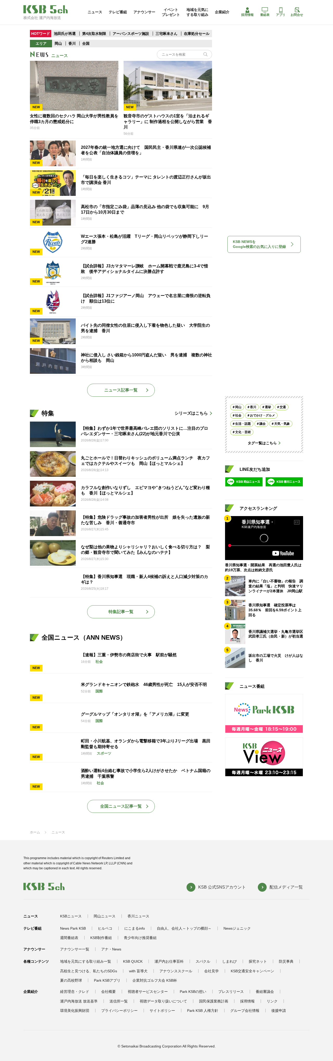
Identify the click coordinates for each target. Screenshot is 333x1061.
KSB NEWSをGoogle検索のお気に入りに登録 (259, 244)
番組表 (265, 15)
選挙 (268, 407)
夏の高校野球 (71, 980)
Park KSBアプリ (107, 980)
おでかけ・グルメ (262, 415)
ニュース (95, 12)
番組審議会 (265, 991)
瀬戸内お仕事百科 (169, 961)
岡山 (58, 43)
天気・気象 (282, 424)
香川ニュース (138, 916)
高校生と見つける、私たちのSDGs (88, 971)
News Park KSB (73, 928)
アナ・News (111, 949)
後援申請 (278, 1010)
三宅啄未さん (167, 33)
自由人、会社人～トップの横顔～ (184, 928)
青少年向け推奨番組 (140, 938)
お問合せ (297, 15)
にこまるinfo (134, 928)
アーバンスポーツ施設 (131, 33)
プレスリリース (231, 991)
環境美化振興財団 (74, 1010)
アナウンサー (144, 12)
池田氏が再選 (65, 33)
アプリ (280, 15)
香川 (72, 43)
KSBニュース (71, 916)
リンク (272, 1001)
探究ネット (258, 961)
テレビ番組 (118, 12)
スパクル (203, 961)
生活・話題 (243, 424)
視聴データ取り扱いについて (163, 1001)
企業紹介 (222, 12)
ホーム (35, 832)
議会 (262, 424)
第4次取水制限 (94, 33)
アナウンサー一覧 (74, 949)
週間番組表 (69, 938)
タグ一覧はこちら (262, 443)
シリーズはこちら (191, 413)
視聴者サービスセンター (148, 991)
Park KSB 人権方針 (202, 1010)
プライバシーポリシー (119, 1010)
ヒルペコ (105, 928)
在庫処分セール (196, 33)
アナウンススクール (175, 971)
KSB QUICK (133, 961)
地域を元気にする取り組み (197, 12)
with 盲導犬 (138, 971)
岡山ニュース (105, 916)
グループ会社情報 (244, 1010)
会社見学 (211, 971)
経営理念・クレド (74, 991)
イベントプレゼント (171, 12)
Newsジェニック (237, 928)
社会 (238, 415)
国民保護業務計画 (213, 1001)
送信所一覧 (119, 1001)
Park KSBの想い (193, 991)
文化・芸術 (243, 432)
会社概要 (108, 991)
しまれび (229, 961)
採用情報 (247, 15)
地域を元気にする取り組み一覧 (85, 961)
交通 (283, 407)
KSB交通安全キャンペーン (252, 971)
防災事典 (286, 961)
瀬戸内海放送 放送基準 (79, 1001)
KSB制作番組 (101, 938)
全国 (85, 43)
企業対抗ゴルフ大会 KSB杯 (154, 980)
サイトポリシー (162, 1010)
